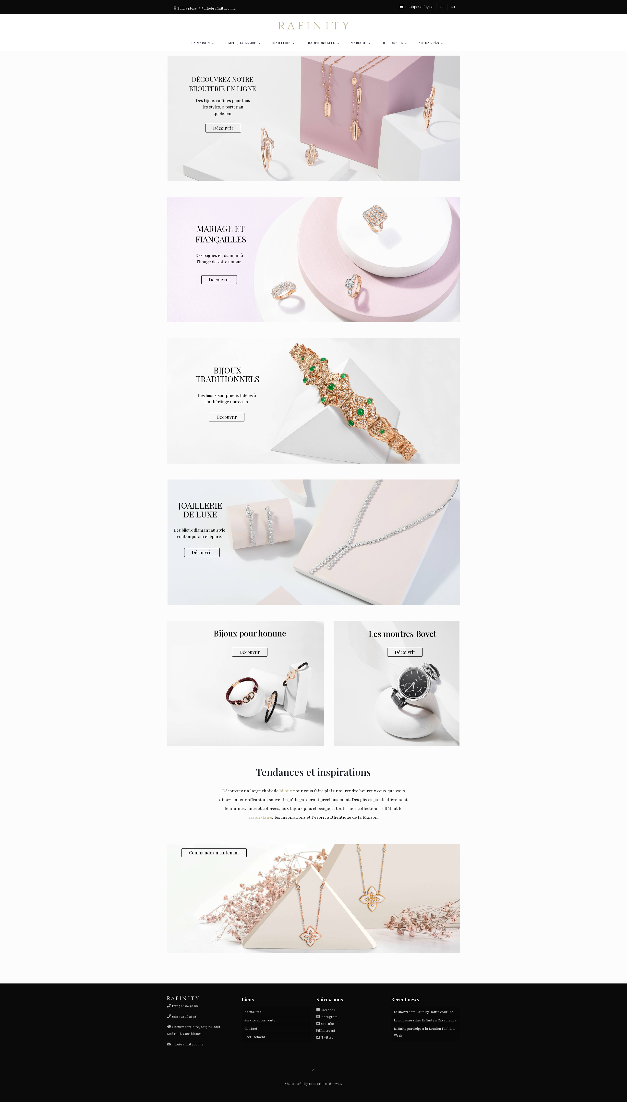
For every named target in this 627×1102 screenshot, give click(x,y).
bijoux (285, 791)
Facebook (327, 1010)
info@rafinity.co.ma (219, 8)
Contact (250, 1029)
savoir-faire (260, 817)
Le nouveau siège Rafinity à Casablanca (425, 1020)
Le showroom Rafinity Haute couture (423, 1012)
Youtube (327, 1024)
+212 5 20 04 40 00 (184, 1006)
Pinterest (327, 1031)
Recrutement (254, 1037)
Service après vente (259, 1020)
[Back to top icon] (313, 1070)
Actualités (252, 1012)
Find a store (187, 8)
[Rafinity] (313, 25)
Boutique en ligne (418, 7)
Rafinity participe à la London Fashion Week (424, 1032)
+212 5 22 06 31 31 (183, 1016)
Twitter (327, 1037)
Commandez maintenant (214, 853)
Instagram (329, 1017)
